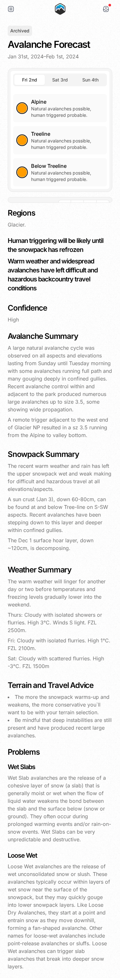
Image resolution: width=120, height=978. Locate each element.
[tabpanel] (60, 136)
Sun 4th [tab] (90, 79)
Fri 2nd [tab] (29, 79)
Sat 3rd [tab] (60, 79)
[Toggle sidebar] (10, 9)
